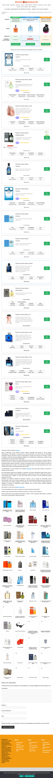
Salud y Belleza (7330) (47, 750)
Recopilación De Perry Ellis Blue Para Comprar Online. (7, 511)
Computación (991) (20, 746)
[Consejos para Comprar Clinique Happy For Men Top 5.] (7, 564)
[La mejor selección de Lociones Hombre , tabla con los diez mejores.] (33, 550)
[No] (51, 774)
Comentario (5, 688)
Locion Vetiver (7, 556)
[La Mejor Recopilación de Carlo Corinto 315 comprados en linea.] (45, 504)
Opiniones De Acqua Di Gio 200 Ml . (7, 648)
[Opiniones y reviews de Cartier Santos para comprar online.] (45, 579)
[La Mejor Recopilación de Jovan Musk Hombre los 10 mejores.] (33, 610)
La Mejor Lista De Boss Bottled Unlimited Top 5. (20, 617)
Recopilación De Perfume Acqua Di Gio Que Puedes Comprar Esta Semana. (45, 571)
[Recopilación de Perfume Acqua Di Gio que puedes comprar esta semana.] (45, 564)
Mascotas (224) (46, 742)
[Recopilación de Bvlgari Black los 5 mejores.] (45, 625)
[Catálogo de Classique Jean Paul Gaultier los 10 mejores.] (20, 535)
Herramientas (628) (33, 747)
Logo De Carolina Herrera (20, 631)
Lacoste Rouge (20, 647)
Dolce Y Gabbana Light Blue (32, 663)
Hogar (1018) (31, 749)
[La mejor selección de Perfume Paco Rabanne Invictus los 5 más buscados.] (45, 641)
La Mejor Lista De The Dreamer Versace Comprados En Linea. (33, 648)
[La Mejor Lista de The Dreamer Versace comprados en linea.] (33, 641)
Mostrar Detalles (26, 325)
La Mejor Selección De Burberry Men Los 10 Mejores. (7, 602)
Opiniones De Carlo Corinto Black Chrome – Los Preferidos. (20, 526)
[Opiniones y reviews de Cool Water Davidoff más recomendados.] (45, 550)
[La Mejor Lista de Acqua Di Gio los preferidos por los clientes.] (20, 657)
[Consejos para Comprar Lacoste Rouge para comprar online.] (20, 641)
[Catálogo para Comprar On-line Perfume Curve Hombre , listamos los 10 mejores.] (20, 550)
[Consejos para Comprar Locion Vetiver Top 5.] (7, 550)
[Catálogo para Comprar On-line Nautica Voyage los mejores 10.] (33, 504)
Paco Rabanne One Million (45, 617)
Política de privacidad (29, 776)
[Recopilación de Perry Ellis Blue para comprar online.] (7, 504)
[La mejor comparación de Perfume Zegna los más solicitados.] (45, 671)
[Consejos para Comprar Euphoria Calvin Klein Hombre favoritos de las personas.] (33, 625)
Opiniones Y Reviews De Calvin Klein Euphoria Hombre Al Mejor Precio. (20, 511)
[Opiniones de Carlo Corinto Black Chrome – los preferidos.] (20, 519)
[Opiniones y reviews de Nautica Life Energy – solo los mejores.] (7, 657)
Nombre (4, 705)
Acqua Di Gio (20, 662)
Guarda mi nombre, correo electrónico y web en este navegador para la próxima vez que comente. (25, 723)
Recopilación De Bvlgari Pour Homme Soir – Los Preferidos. (7, 586)
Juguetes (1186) (32, 750)
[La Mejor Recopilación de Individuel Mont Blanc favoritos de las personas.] (7, 610)
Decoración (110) (19, 747)
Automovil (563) (19, 742)
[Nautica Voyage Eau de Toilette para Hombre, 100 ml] (30, 28)
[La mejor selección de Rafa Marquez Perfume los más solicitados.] (45, 535)
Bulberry (20, 570)
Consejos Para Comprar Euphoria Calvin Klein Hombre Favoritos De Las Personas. (33, 632)
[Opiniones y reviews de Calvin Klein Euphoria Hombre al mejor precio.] (20, 504)
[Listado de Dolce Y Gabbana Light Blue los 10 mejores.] (33, 657)
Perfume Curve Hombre (20, 556)
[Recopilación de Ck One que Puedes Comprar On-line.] (7, 625)
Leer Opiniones (15, 44)
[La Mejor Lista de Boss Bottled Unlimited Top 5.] (20, 610)
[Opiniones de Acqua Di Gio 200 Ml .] (7, 641)
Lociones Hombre (32, 556)
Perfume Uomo (20, 677)
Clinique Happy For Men (7, 570)
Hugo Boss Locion (33, 601)
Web (3, 716)
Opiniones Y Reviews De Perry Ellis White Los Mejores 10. (33, 541)
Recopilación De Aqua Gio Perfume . (45, 663)
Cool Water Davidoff (46, 556)
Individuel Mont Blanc (7, 616)
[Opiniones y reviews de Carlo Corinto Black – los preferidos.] (45, 519)
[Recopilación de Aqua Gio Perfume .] (45, 657)
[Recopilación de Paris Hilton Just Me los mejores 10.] (33, 671)
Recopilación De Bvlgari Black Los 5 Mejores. (45, 631)
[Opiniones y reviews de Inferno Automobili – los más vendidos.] (7, 519)
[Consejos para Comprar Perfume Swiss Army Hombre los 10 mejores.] (33, 579)
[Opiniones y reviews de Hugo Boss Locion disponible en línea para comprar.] (33, 595)
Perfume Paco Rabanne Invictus (45, 648)
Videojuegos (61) (46, 752)
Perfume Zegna (46, 677)
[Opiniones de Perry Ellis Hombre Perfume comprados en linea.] (7, 535)
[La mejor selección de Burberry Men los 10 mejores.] (7, 595)
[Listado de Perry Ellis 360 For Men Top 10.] (45, 595)
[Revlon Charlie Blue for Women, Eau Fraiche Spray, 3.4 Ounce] (15, 28)
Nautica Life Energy (7, 662)
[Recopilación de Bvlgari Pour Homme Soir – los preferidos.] (7, 579)
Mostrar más (26, 72)
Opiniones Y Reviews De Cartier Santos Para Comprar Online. (46, 586)
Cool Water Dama (20, 585)
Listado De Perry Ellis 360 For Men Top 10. (45, 601)
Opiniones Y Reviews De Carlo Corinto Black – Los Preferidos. (45, 526)
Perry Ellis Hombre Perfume (7, 541)
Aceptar (21, 776)
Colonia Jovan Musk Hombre (33, 617)
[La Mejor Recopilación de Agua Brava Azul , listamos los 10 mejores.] (20, 595)
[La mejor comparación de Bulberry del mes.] (20, 564)
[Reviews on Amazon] (30, 39)
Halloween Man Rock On (33, 525)
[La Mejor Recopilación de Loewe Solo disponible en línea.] (33, 564)
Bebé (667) (18, 744)
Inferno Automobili (7, 525)
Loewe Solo (33, 570)
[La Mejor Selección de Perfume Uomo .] (20, 671)
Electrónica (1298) (33, 745)
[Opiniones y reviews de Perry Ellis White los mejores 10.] (33, 535)
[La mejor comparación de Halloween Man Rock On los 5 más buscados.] (33, 519)
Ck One (7, 631)
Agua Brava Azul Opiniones (20, 601)
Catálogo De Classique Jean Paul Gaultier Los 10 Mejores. (20, 541)
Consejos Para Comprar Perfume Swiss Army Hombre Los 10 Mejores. (33, 586)
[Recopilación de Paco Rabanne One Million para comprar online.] (45, 610)
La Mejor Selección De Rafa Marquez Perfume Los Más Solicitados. (45, 541)
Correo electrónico (6, 710)
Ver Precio (46, 59)
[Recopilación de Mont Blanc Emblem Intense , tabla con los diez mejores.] (7, 671)
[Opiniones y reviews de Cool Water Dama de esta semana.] (20, 579)
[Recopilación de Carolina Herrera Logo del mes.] (20, 625)
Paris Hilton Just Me (33, 677)
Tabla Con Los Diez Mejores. (7, 678)
